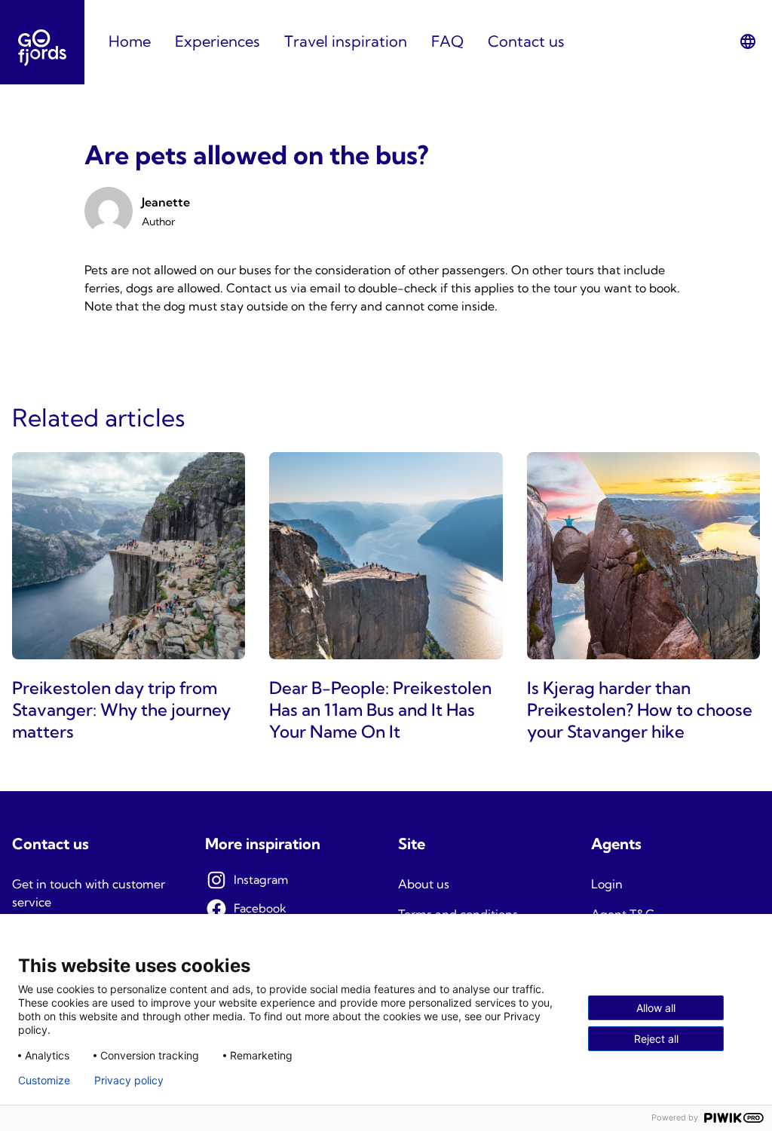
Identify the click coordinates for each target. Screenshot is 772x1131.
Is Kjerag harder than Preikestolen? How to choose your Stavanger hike (639, 709)
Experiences (217, 41)
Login (607, 883)
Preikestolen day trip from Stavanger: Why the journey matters (121, 709)
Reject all (656, 1038)
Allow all (656, 1007)
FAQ (447, 41)
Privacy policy (129, 1080)
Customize (44, 1080)
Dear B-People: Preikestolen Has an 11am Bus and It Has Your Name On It (380, 709)
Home (130, 41)
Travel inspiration (345, 41)
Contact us (526, 41)
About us (423, 883)
